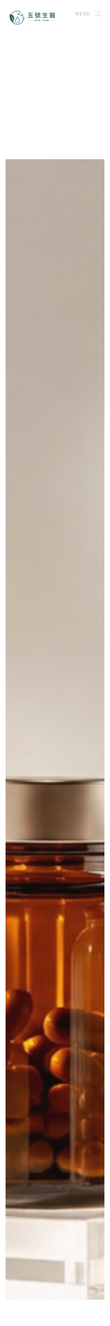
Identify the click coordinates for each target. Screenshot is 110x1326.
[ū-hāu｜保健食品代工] (33, 17)
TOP (98, 1304)
